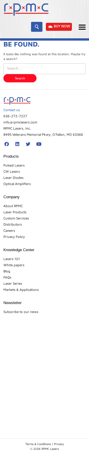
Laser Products (14, 212)
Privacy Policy (14, 237)
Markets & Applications (21, 290)
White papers (13, 265)
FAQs (7, 277)
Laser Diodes (13, 178)
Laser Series (12, 283)
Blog (6, 271)
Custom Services (16, 218)
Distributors (12, 224)
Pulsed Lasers (14, 165)
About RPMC (13, 206)
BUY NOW (62, 26)
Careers (9, 230)
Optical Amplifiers (17, 184)
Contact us (11, 110)
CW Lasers (11, 171)
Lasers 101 (11, 259)
